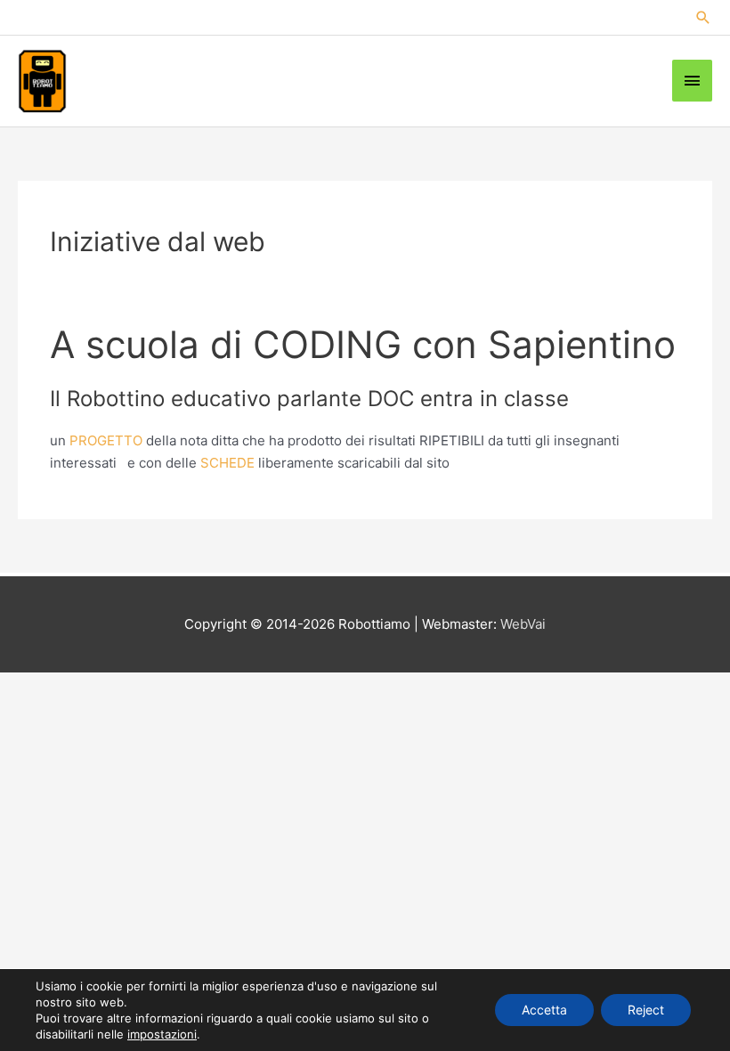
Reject (646, 1009)
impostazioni (162, 1034)
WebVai (523, 623)
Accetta (544, 1009)
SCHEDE (229, 462)
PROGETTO (105, 440)
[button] (703, 17)
